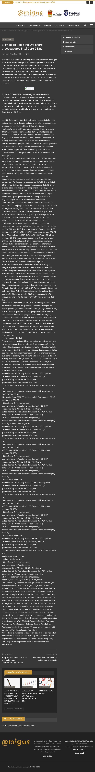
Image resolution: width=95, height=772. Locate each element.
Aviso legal (68, 51)
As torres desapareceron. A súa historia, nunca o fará (35, 2)
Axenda (47, 26)
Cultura (58, 26)
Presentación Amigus (72, 37)
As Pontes (33, 26)
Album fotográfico (71, 42)
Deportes (72, 26)
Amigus (19, 26)
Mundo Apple (8, 39)
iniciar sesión (12, 725)
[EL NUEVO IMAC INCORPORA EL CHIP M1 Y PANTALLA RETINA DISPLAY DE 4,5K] (29, 683)
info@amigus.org (79, 749)
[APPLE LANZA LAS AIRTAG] (46, 683)
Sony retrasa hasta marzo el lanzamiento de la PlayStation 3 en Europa (14, 660)
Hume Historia (70, 47)
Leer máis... (47, 756)
